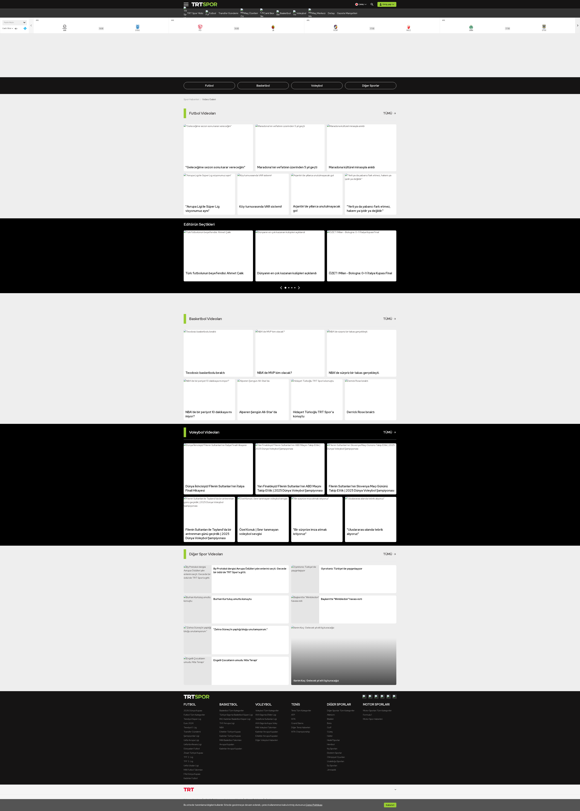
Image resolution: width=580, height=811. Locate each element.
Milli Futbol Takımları (193, 769)
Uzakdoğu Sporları (335, 761)
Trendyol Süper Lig (192, 719)
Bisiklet (330, 719)
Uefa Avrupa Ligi (191, 740)
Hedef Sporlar (333, 740)
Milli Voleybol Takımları (265, 727)
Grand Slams (297, 723)
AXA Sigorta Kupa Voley (266, 723)
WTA (293, 719)
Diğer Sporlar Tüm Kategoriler (340, 710)
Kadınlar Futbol (191, 778)
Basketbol (263, 85)
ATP (293, 714)
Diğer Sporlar (370, 85)
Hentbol (331, 744)
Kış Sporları (332, 748)
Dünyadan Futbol (192, 748)
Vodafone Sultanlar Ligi (266, 719)
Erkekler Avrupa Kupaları (266, 736)
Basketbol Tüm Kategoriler (231, 710)
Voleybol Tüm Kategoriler (267, 710)
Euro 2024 (188, 723)
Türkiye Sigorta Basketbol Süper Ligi (236, 714)
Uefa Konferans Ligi (192, 744)
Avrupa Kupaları (226, 744)
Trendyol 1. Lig (190, 727)
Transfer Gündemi (192, 731)
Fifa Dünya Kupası (192, 774)
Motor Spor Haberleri (373, 719)
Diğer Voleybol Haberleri (266, 740)
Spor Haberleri (191, 99)
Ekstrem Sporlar (334, 752)
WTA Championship (300, 731)
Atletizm (331, 714)
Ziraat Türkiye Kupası (193, 752)
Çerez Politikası (314, 804)
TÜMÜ (387, 113)
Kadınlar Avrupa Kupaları (230, 748)
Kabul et (390, 805)
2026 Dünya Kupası (193, 710)
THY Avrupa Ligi (226, 723)
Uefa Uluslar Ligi (191, 765)
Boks (329, 723)
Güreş (330, 731)
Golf (329, 727)
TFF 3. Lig (188, 761)
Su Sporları (332, 765)
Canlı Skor (6, 28)
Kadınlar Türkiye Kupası (230, 736)
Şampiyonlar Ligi (191, 736)
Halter (330, 736)
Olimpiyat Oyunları (336, 757)
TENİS (295, 704)
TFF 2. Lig (188, 757)
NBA (221, 727)
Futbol (209, 85)
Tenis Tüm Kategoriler (301, 710)
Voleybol (317, 85)
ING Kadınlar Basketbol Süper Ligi (234, 719)
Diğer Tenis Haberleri (300, 727)
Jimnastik (331, 769)
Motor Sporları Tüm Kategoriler (377, 710)
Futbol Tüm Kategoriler (194, 714)
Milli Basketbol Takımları (230, 740)
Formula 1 (367, 714)
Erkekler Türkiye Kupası (230, 731)
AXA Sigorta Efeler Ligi (265, 714)
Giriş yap (386, 4)
